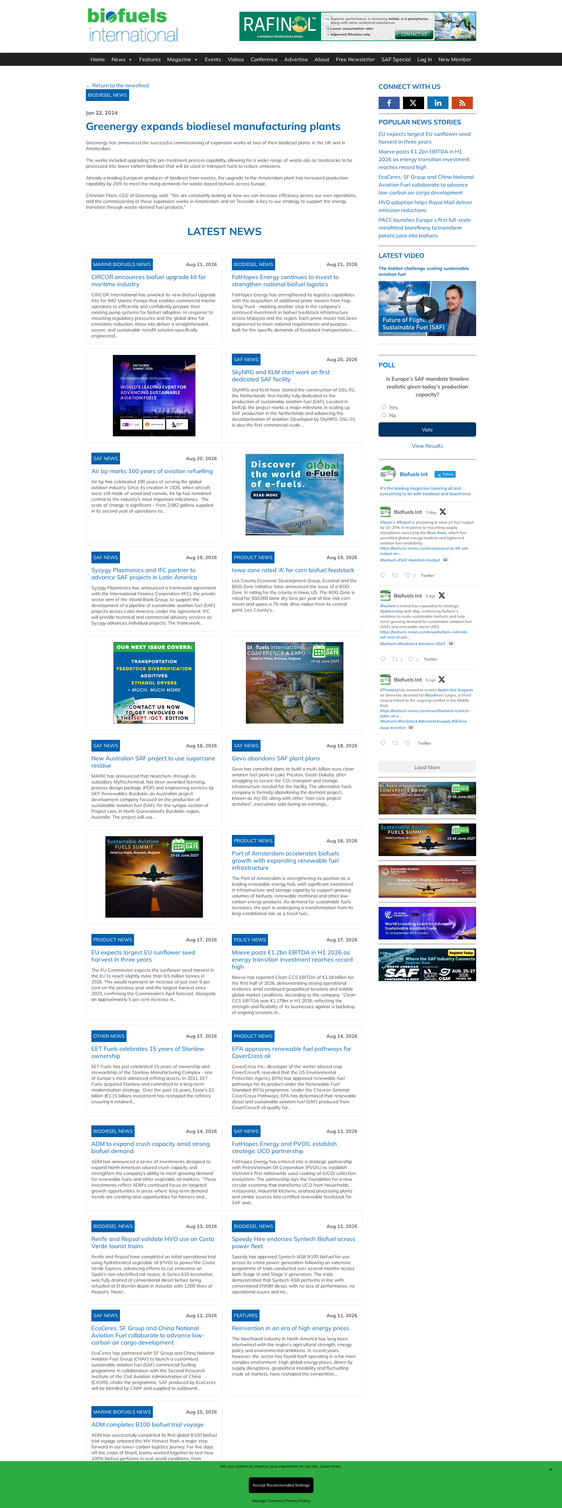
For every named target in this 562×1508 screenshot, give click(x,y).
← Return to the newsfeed (117, 85)
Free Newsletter (355, 59)
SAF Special (396, 59)
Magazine (179, 59)
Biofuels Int (408, 512)
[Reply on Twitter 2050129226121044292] (385, 575)
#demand (427, 721)
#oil (453, 689)
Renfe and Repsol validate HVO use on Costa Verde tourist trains (152, 1242)
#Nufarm (388, 605)
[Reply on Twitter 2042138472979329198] (385, 659)
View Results (427, 446)
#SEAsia (459, 721)
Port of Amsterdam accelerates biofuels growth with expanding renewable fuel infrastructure (285, 860)
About (321, 59)
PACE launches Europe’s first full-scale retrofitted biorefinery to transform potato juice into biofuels (425, 228)
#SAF (403, 559)
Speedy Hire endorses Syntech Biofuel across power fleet (293, 1242)
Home (98, 59)
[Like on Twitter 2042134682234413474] (409, 743)
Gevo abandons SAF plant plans (277, 758)
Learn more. (331, 1466)
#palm (443, 689)
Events (213, 59)
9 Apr (430, 596)
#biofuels (388, 559)
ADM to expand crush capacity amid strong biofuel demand (150, 1147)
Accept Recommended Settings (281, 1485)
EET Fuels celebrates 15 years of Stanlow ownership (147, 1052)
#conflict (398, 727)
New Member (454, 59)
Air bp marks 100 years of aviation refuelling (152, 471)
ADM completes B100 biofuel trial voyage (147, 1424)
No (392, 415)
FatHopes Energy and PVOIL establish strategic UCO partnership (284, 1147)
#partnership (391, 611)
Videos (236, 59)
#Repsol (403, 522)
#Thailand (389, 689)
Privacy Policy (298, 1500)
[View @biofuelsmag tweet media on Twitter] (445, 560)
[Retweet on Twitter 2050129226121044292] (397, 575)
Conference (264, 59)
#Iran (431, 532)
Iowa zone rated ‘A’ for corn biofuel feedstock (293, 570)
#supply (444, 721)
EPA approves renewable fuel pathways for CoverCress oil (291, 1052)
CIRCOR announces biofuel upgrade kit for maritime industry (148, 280)
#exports (465, 689)
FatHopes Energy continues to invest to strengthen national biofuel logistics (285, 280)
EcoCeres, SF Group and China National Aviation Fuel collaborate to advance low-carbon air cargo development (148, 1335)
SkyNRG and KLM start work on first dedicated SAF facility (281, 375)
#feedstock (408, 643)
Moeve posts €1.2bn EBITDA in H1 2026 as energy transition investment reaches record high (292, 959)
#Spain (386, 522)
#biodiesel (434, 695)
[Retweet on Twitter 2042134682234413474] (397, 743)
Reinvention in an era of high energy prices (290, 1328)
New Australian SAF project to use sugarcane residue (153, 761)
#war (441, 532)
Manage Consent (267, 1500)
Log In (424, 59)
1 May (431, 512)
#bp (416, 611)
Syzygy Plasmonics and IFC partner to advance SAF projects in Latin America (144, 573)
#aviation (416, 559)
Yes (393, 407)
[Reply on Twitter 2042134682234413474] (385, 743)
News (119, 59)
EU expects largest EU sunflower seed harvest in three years (143, 956)
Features (150, 59)
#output (433, 559)
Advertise (296, 59)
